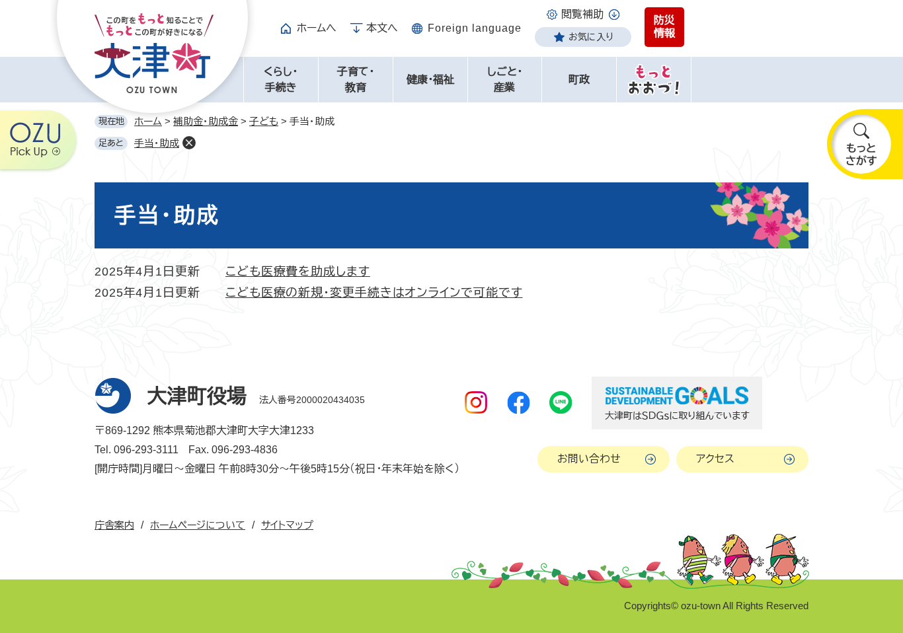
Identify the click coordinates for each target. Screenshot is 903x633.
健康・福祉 (430, 79)
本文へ (382, 28)
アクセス (715, 459)
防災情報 (664, 27)
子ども (263, 121)
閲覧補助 (582, 14)
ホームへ (316, 28)
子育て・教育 (355, 79)
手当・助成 (156, 143)
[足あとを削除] (189, 142)
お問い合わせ (589, 459)
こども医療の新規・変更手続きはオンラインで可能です (374, 292)
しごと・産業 (504, 79)
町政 (579, 79)
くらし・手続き (280, 79)
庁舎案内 (114, 525)
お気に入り (591, 37)
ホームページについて (197, 525)
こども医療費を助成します (297, 271)
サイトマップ (287, 525)
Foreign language (475, 28)
